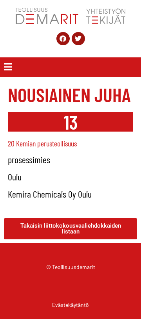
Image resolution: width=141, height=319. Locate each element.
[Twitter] (78, 38)
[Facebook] (63, 38)
